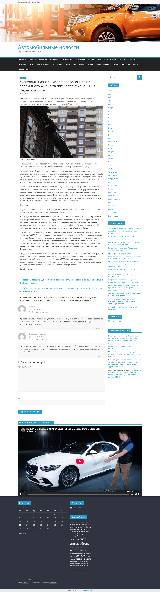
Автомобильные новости (48, 47)
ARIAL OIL (82, 522)
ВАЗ (109, 182)
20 (20, 525)
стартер (87, 568)
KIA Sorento (73, 529)
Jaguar (110, 131)
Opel (123, 64)
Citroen (115, 64)
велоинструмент (83, 553)
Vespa (87, 531)
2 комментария (43, 94)
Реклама (111, 196)
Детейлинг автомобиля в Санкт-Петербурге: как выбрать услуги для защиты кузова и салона (124, 231)
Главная (22, 60)
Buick (21, 69)
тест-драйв (112, 213)
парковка (73, 563)
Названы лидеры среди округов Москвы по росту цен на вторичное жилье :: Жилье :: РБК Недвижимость (61, 281)
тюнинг (76, 570)
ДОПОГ (77, 540)
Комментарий (24, 367)
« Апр (20, 534)
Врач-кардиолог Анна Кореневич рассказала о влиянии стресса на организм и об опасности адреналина (124, 256)
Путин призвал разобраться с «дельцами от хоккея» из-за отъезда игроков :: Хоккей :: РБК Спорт (124, 338)
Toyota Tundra (80, 531)
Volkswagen (80, 60)
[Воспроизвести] (21, 494)
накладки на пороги (82, 561)
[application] (80, 461)
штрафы (85, 570)
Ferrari (110, 111)
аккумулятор (74, 553)
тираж (72, 570)
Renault (60, 64)
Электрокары (113, 216)
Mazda (136, 64)
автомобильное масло (76, 547)
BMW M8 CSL (79, 524)
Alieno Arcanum (74, 522)
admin (33, 94)
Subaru (106, 64)
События (43, 60)
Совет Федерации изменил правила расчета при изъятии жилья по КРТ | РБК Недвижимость (125, 287)
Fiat (129, 64)
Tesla (99, 60)
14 (27, 521)
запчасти (81, 556)
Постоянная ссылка (40, 312)
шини (80, 570)
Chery (110, 101)
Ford (106, 60)
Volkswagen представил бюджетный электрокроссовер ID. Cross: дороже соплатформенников (121, 301)
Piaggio (88, 529)
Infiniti (110, 125)
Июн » (25, 534)
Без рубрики (113, 179)
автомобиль (79, 543)
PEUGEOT (83, 529)
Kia (53, 64)
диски (90, 553)
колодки (89, 556)
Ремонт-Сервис (114, 199)
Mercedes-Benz (43, 64)
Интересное (67, 60)
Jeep (27, 69)
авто (82, 539)
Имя (20, 398)
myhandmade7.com (83, 590)
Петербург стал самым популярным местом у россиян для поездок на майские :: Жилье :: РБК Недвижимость (61, 290)
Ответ (100, 329)
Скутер (110, 202)
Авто (83, 536)
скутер (83, 568)
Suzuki (31, 64)
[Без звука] (136, 494)
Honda (113, 60)
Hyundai (22, 64)
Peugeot (82, 64)
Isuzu (110, 128)
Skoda (98, 64)
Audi (74, 64)
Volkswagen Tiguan (75, 536)
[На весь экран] (139, 494)
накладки (73, 561)
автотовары (78, 550)
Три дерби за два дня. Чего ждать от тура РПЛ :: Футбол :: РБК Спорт (124, 354)
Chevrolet (123, 60)
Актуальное (54, 60)
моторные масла (83, 559)
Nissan (133, 60)
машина (72, 559)
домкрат (72, 556)
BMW (68, 64)
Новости (33, 60)
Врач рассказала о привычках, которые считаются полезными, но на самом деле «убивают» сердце (123, 264)
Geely (90, 64)
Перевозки (112, 192)
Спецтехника (113, 209)
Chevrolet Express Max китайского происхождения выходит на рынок (123, 346)
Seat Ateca (73, 531)
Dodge (110, 108)
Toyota (91, 60)
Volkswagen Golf (82, 534)
